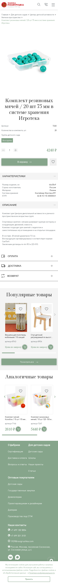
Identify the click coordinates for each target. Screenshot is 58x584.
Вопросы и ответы (17, 464)
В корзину (22, 162)
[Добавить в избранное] (53, 162)
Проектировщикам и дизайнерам (25, 503)
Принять (29, 579)
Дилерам (12, 509)
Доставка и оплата (17, 457)
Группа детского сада (10, 135)
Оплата (13, 256)
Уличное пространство (11, 17)
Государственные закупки (21, 490)
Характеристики (13, 176)
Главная (4, 14)
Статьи (32, 470)
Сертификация (15, 451)
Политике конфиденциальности (42, 573)
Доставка (14, 265)
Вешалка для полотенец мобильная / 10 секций (15, 336)
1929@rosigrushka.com (22, 541)
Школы (32, 457)
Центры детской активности (42, 14)
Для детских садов (19, 14)
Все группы (7, 140)
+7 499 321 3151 (18, 535)
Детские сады (35, 451)
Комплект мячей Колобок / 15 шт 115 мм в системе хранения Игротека (16, 418)
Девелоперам (15, 496)
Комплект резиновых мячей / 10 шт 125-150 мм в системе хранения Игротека (42, 418)
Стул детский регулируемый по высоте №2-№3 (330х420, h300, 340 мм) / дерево (41, 336)
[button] (48, 59)
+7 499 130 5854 (18, 530)
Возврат (13, 276)
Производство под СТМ (20, 516)
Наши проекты (35, 464)
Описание (9, 205)
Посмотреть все (27, 362)
